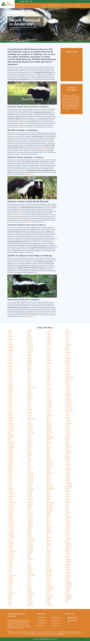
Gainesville (30, 437)
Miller (48, 459)
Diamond (11, 596)
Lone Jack (49, 398)
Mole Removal (54, 625)
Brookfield (11, 459)
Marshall (49, 431)
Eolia (29, 372)
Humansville (31, 547)
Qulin (67, 341)
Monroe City (49, 472)
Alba (10, 333)
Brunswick (11, 469)
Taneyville (68, 491)
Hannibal (30, 497)
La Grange (49, 333)
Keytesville (30, 591)
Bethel (10, 407)
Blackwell (11, 420)
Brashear (11, 452)
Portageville (49, 597)
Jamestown (30, 570)
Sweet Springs (69, 486)
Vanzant (68, 529)
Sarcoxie (68, 417)
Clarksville (11, 543)
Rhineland (68, 358)
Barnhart (11, 387)
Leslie (48, 371)
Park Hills (49, 554)
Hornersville (30, 539)
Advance (11, 331)
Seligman (68, 425)
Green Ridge (31, 482)
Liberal (48, 379)
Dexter (10, 594)
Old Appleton (50, 531)
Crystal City (11, 577)
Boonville (11, 437)
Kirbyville (30, 599)
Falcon (29, 396)
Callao (10, 490)
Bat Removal (40, 625)
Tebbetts (68, 494)
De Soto (11, 586)
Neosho (48, 501)
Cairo (10, 485)
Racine (67, 342)
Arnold (10, 365)
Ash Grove (11, 369)
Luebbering (49, 410)
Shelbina (68, 431)
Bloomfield (11, 425)
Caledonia (11, 486)
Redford (68, 349)
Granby (29, 469)
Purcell (67, 333)
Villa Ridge (68, 539)
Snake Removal (41, 617)
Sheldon (68, 434)
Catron (10, 515)
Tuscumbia (68, 512)
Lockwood (49, 393)
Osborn (48, 542)
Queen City (68, 339)
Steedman (68, 458)
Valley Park (68, 523)
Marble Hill (49, 426)
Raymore (68, 346)
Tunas (67, 507)
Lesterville (49, 372)
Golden (29, 458)
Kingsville (30, 597)
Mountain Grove (50, 488)
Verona (67, 531)
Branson (11, 450)
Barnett (10, 385)
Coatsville (11, 553)
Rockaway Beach (70, 376)
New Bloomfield (50, 502)
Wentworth (68, 566)
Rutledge (68, 391)
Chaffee (10, 529)
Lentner (48, 366)
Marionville (49, 429)
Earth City (30, 346)
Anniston (11, 352)
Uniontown (68, 516)
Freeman (30, 429)
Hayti (29, 510)
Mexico (48, 452)
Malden (48, 422)
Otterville (49, 543)
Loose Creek (50, 403)
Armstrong (11, 363)
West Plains (68, 569)
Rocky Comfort (69, 377)
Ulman (67, 513)
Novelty (48, 523)
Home (8, 41)
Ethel (29, 376)
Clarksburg (11, 542)
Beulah (10, 409)
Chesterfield (11, 535)
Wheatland (68, 573)
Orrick (48, 539)
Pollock (48, 591)
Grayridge (30, 477)
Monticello (49, 474)
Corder (10, 567)
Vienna (67, 537)
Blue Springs (12, 429)
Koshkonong (50, 330)
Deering (10, 589)
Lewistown (49, 376)
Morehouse (49, 478)
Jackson (30, 567)
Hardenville (30, 499)
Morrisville (49, 483)
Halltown (30, 496)
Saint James (69, 401)
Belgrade (11, 391)
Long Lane (49, 401)
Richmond (68, 361)
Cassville (11, 512)
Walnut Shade (69, 545)
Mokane (49, 469)
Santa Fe (68, 415)
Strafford (68, 474)
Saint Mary (68, 404)
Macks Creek (50, 415)
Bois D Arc (11, 431)
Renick (67, 353)
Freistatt (29, 431)
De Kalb (11, 584)
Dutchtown (30, 342)
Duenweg (30, 336)
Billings (10, 412)
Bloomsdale (11, 426)
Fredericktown (31, 426)
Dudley (29, 334)
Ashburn (11, 371)
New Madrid (49, 510)
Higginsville (30, 523)
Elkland (29, 361)
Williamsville (69, 584)
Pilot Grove (49, 575)
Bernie (10, 404)
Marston (49, 434)
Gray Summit (31, 475)
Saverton (68, 418)
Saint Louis (68, 403)
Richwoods (68, 363)
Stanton (67, 455)
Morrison (49, 482)
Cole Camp (11, 554)
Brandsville (11, 448)
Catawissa (11, 513)
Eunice (29, 379)
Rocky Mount (69, 379)
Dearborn (11, 588)
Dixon (10, 600)
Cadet (10, 483)
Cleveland (11, 547)
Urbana (67, 520)
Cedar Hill (11, 518)
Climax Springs (12, 551)
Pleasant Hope (50, 588)
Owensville (49, 545)
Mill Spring (49, 458)
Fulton (29, 436)
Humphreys (30, 548)
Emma (29, 371)
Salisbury (68, 414)
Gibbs (29, 447)
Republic (68, 355)
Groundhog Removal (56, 617)
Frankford (30, 423)
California (11, 488)
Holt (29, 535)
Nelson (48, 499)
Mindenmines (50, 463)
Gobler (29, 456)
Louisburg (49, 404)
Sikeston (68, 439)
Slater (67, 442)
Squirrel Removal (55, 623)
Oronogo (49, 537)
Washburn (68, 553)
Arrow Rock (11, 366)
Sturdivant (68, 477)
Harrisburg (30, 502)
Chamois (11, 531)
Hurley (29, 554)
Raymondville (69, 344)
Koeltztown (30, 605)
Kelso (29, 586)
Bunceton (11, 477)
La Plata (49, 336)
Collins (10, 556)
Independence (31, 559)
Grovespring (30, 490)
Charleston (11, 532)
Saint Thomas (69, 409)
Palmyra (49, 551)
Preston (67, 330)
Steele (67, 459)
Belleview (11, 396)
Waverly (68, 556)
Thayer (67, 497)
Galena (29, 439)
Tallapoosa (68, 490)
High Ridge (30, 524)
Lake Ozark (49, 344)
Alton (10, 341)
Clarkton (11, 545)
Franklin (30, 425)
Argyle (10, 361)
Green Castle (31, 478)
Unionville (68, 518)
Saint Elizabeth (69, 399)
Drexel (29, 331)
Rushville (68, 388)
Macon (48, 418)
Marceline (49, 428)
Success (68, 480)
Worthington (68, 597)
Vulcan (67, 540)
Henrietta (30, 515)
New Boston (50, 504)
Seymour (68, 429)
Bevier (10, 410)
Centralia (11, 526)
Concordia (11, 561)
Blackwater (11, 418)
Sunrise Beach (69, 485)
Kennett (29, 588)
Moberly (49, 467)
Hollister (30, 534)
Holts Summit (31, 537)
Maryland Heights (51, 437)
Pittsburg (49, 580)
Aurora (10, 376)
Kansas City (30, 583)
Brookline (11, 461)
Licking (48, 382)
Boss (10, 439)
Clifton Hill (11, 550)
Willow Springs (69, 586)
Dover (10, 605)
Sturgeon (68, 478)
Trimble (67, 505)
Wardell (67, 548)
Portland (49, 599)
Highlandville (31, 526)
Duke (29, 338)
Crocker (10, 573)
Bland (10, 422)
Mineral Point (50, 464)
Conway (11, 562)
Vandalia (68, 526)
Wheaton (68, 575)
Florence (30, 412)
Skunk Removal (55, 620)
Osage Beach (50, 540)
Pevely (48, 567)
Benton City (11, 401)
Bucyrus (11, 474)
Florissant (30, 414)
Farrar (29, 401)
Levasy (48, 374)
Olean (48, 534)
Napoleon (49, 493)
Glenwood (30, 455)
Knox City (30, 603)
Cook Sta (11, 564)
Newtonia (49, 515)
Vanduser (68, 528)
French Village (31, 433)
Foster (29, 422)
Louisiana (49, 406)
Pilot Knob (49, 577)
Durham (29, 341)
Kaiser (29, 581)
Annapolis (11, 350)
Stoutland (68, 469)
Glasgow (30, 452)
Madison (49, 420)
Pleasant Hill (50, 586)
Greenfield (30, 483)
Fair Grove (30, 390)
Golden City (30, 459)
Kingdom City (31, 594)
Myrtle (48, 491)
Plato (48, 581)
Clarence (11, 539)
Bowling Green (12, 442)
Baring (10, 384)
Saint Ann (68, 396)
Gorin (29, 463)
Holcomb (30, 529)
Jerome (29, 577)
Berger (10, 403)
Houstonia (30, 543)
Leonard (49, 368)
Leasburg (49, 360)
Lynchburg (49, 414)
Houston (30, 542)
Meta (48, 450)
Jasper (29, 572)
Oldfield (48, 532)
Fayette (29, 403)
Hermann (30, 518)
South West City (69, 447)
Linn (48, 387)
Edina (29, 353)
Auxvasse (11, 377)
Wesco (67, 567)
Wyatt (67, 600)
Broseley (11, 463)
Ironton (29, 564)
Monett (48, 471)
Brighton (11, 455)
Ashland (11, 372)
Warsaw (68, 551)
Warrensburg (69, 550)
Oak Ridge (49, 528)
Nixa (48, 518)
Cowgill (10, 570)
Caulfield (11, 516)
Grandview (30, 472)
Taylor (67, 493)
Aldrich (10, 334)
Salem (67, 412)
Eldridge (30, 358)
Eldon (29, 357)
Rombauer (68, 384)
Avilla (10, 380)
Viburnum (68, 534)
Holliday (30, 532)
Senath (67, 426)
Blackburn (11, 417)
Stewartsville (69, 464)
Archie (10, 358)
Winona (67, 592)
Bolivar (10, 433)
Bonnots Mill (11, 436)
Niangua (49, 516)
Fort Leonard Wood (32, 418)
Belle (10, 395)
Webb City (68, 562)
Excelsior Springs (32, 387)
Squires (67, 453)
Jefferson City (31, 573)
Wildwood (68, 578)
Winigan (68, 591)
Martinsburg (49, 436)
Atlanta (10, 374)
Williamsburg (69, 581)
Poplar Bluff (49, 596)
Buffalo (10, 475)
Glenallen (30, 453)
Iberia (29, 556)
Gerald (29, 445)
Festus (29, 406)
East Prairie (30, 349)
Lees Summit (50, 363)
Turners (67, 509)
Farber (29, 398)
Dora (10, 603)
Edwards (30, 355)
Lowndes (49, 407)
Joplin (29, 578)
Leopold (49, 369)
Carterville (11, 507)
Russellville (68, 390)
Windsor (68, 588)
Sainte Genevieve (70, 410)
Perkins (48, 562)
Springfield (68, 452)
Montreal (49, 475)
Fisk (29, 407)
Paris (48, 553)
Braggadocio (12, 447)
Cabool (10, 482)
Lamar (48, 346)
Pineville (49, 578)
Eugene (29, 377)
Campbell (11, 496)
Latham (48, 353)
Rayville (68, 347)
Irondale (30, 562)
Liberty (48, 380)
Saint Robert (69, 407)
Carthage (11, 509)
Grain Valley (30, 467)
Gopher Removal (41, 623)
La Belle (49, 331)
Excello (29, 385)
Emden (29, 368)
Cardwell (11, 504)
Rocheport (68, 374)
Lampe (48, 347)
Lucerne (49, 409)
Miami (48, 453)
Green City (30, 480)
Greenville (30, 486)
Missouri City (50, 466)
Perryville (49, 566)
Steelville (68, 461)
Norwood (49, 521)
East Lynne (30, 347)
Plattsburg (49, 584)
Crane (10, 572)
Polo (48, 592)
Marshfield (49, 433)
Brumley (11, 466)
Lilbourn (49, 384)
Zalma (67, 602)
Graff (29, 466)
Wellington (68, 564)
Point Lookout (50, 589)
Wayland (68, 558)
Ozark (48, 548)
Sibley (67, 437)
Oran (48, 535)
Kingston (30, 596)
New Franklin (50, 507)
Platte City (49, 583)
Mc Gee (48, 444)
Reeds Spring (69, 352)
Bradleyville (11, 444)
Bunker (10, 478)
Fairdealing (30, 393)
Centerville (11, 524)
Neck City (49, 496)
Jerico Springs (31, 575)
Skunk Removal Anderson (23, 41)
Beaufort (11, 390)
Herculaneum (31, 516)
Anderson (13, 41)
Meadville (49, 447)
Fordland (30, 415)
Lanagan (49, 349)
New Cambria (50, 505)
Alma (10, 338)
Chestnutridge (12, 537)
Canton (10, 499)
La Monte (49, 334)
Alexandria (11, 336)
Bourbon (11, 441)
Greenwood (30, 488)
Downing (30, 330)
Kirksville (30, 600)
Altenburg (11, 339)
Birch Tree (11, 414)
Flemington (30, 409)
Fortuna (29, 420)
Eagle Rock (30, 344)
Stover (67, 472)
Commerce (11, 559)
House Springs (31, 540)
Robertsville (68, 371)
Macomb (49, 417)
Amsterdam (11, 344)
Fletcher (30, 410)
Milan (48, 455)
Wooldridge (68, 596)
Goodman (30, 461)
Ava (10, 379)
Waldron (68, 542)
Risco (67, 366)
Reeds (67, 350)
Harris (29, 501)
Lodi (48, 395)
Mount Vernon (50, 486)
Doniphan (11, 602)
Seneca (67, 428)
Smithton (68, 444)
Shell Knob (68, 436)
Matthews (49, 439)
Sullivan (68, 482)
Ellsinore (30, 365)
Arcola (10, 360)
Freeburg (30, 428)
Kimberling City (31, 592)
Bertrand (11, 406)
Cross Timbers (12, 575)
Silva (67, 441)
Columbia (11, 558)
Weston (67, 570)
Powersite (49, 603)
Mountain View (50, 490)
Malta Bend (49, 423)
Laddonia (49, 342)
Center (10, 521)
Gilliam (29, 450)
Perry (48, 564)
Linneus (49, 390)
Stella (67, 463)
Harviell (29, 509)
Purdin (67, 334)
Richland (68, 360)
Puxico (67, 338)
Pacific (48, 550)
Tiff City (67, 502)
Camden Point (12, 493)
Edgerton (30, 352)
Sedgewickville (69, 423)
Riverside (68, 368)
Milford (48, 456)
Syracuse (68, 488)
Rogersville (68, 380)
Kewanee (30, 589)
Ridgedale (68, 365)
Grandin (29, 471)
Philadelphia (50, 569)
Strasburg (68, 475)
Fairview (30, 395)
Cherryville (11, 534)
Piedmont (49, 572)
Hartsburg (30, 505)
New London (50, 509)
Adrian (10, 330)
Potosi (48, 600)
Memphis (49, 448)
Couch (10, 569)
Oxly (48, 547)
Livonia (48, 391)
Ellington (30, 363)
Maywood (49, 442)
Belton (10, 398)
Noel (48, 520)
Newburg (49, 513)
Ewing (29, 384)
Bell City (11, 393)
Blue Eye (11, 428)
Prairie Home (50, 605)
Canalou (11, 497)
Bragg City (11, 445)
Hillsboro (30, 528)
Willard (67, 580)
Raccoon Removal (41, 620)
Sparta (67, 448)
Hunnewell (30, 550)
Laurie (48, 357)
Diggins (10, 597)
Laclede (49, 341)
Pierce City (49, 573)
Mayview (49, 441)
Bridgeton (11, 453)
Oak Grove (49, 526)
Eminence (30, 369)
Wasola (67, 554)
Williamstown (69, 583)
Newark (48, 512)
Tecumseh (68, 496)
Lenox (48, 365)
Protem (67, 331)
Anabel (10, 346)
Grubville (30, 491)
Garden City (30, 441)
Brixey (10, 458)
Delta (10, 591)
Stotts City (68, 467)
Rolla (67, 382)
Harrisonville (31, 504)
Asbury (10, 368)
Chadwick (11, 528)
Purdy (67, 336)
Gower (29, 464)
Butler (10, 480)
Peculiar (49, 561)
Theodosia (68, 499)
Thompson (68, 501)
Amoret (10, 342)
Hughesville (30, 545)
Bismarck (11, 415)
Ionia (29, 561)
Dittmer (10, 599)
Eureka (29, 380)
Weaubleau (68, 561)
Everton (29, 382)
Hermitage (30, 520)
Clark (10, 540)
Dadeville (11, 581)
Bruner (10, 467)
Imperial (29, 558)
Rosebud (68, 385)
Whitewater (68, 577)
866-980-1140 (27, 1)
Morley (48, 480)
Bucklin (10, 471)
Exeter (29, 388)
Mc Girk (48, 445)
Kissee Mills (30, 602)
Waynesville (68, 559)
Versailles (68, 532)
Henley (29, 513)
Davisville (11, 583)
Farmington (30, 399)
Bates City (11, 388)
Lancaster (49, 350)
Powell (48, 602)
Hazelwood (30, 512)
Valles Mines (69, 521)
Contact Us (78, 5)
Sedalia (67, 422)
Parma (48, 556)
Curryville (11, 580)
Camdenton (11, 494)
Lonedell (49, 399)
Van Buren (68, 524)
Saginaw (68, 393)
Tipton (67, 504)
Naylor (48, 494)
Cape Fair (11, 501)
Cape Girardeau (12, 502)
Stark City (68, 456)
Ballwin (10, 382)
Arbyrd (10, 355)
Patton (48, 559)
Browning (11, 464)
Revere (67, 357)
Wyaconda (68, 599)
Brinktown (11, 456)
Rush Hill (68, 387)
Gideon (29, 448)
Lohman (49, 396)
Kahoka (29, 580)
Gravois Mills (31, 474)
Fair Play (30, 391)
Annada (10, 349)
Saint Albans (69, 395)
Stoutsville (68, 471)
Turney (67, 510)
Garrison (30, 442)
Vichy (67, 535)
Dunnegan (30, 339)
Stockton (68, 466)
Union (67, 515)
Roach (67, 369)
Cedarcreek (11, 520)
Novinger (49, 524)
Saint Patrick (69, 406)
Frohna (29, 434)
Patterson (49, 558)
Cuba (10, 578)
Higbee (29, 521)
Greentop (30, 485)
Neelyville (49, 497)
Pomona (49, 594)
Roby (67, 372)
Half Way (30, 493)
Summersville (69, 483)
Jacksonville (31, 569)
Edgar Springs (31, 350)
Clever (10, 548)
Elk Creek (30, 360)
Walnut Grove (69, 543)
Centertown (11, 523)
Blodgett (11, 423)
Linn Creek (49, 388)
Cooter (10, 566)
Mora (48, 477)
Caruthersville (12, 510)
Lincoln (48, 385)
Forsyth (29, 417)
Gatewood (30, 444)
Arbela (10, 353)
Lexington (49, 377)
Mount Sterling (50, 485)
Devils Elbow (12, 592)
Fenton (29, 404)
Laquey (48, 352)
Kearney (30, 584)
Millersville (49, 461)
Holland (29, 531)
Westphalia (68, 572)
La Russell (49, 338)
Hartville (30, 507)
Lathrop (48, 355)
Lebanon (49, 361)
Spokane (68, 450)
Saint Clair (68, 398)
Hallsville (30, 494)
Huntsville (30, 551)
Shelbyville (68, 433)
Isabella (29, 566)
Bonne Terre (11, 434)
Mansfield (49, 425)
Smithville (68, 445)
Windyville (68, 589)
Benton (10, 399)
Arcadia (10, 357)
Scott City (68, 420)
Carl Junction (12, 505)
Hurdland (30, 553)
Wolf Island (68, 594)
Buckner (11, 472)
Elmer (29, 366)
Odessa (48, 529)
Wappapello (68, 547)
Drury (29, 333)
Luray (48, 412)
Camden (11, 491)
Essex (29, 374)
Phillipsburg (49, 570)
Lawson (48, 358)
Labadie (49, 339)
